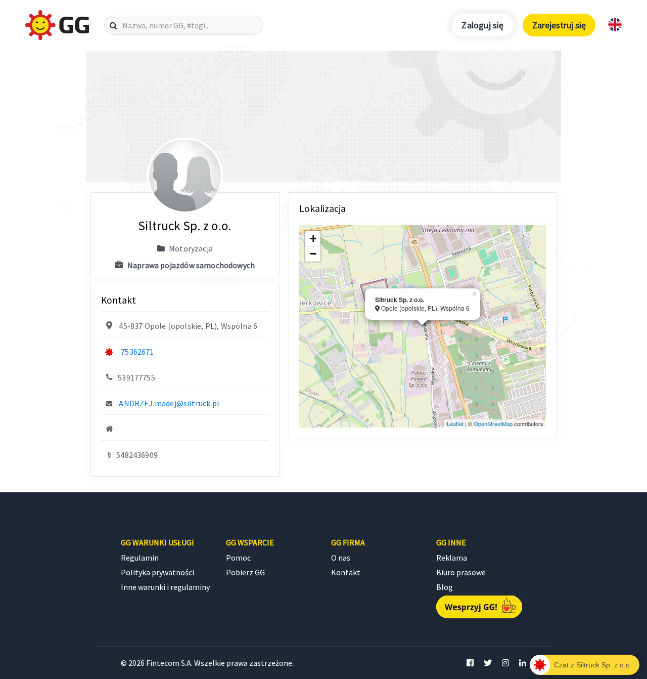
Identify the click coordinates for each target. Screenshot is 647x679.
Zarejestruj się (559, 25)
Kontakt (345, 572)
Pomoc (238, 558)
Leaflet (455, 423)
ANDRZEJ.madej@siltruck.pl (169, 403)
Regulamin (140, 558)
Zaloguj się (482, 25)
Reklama (451, 558)
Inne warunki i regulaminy (165, 587)
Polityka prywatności (157, 572)
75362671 (137, 352)
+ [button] (313, 238)
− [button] (313, 253)
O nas (340, 558)
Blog (444, 587)
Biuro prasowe (461, 572)
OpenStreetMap (493, 423)
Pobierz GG (245, 572)
